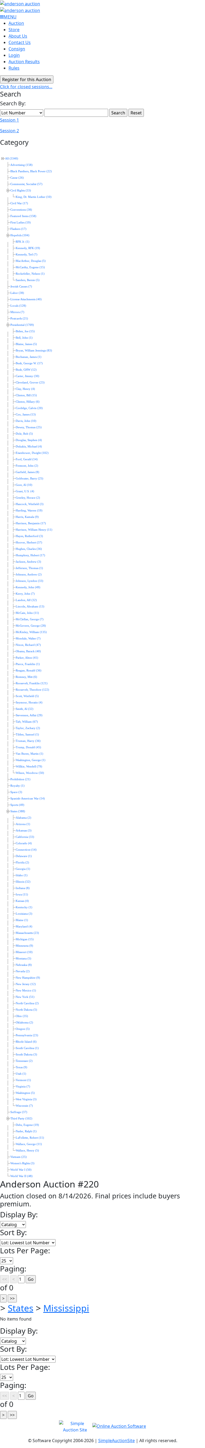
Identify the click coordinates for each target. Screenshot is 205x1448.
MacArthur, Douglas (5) (31, 260)
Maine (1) (22, 920)
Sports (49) (17, 804)
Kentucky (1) (24, 907)
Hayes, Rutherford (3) (29, 536)
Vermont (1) (23, 1080)
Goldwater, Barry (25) (29, 478)
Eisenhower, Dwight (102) (32, 452)
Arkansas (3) (23, 830)
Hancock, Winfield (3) (30, 504)
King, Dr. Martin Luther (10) (34, 196)
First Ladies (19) (20, 222)
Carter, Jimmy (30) (27, 376)
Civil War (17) (19, 203)
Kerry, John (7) (25, 593)
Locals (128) (18, 305)
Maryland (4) (24, 926)
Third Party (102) (21, 1118)
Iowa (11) (22, 894)
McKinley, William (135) (31, 632)
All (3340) (11, 158)
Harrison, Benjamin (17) (31, 523)
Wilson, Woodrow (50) (30, 772)
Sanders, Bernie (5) (28, 280)
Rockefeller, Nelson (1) (30, 273)
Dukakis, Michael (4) (29, 446)
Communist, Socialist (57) (26, 184)
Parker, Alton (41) (27, 657)
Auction (16, 23)
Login (14, 55)
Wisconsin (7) (24, 1105)
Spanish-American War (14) (27, 798)
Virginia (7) (23, 1086)
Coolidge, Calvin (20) (29, 408)
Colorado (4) (24, 843)
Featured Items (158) (23, 216)
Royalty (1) (17, 785)
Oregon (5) (23, 1028)
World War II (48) (21, 1176)
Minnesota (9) (24, 945)
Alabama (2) (23, 817)
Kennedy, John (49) (28, 587)
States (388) (17, 811)
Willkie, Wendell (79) (29, 766)
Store (14, 30)
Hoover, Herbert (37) (29, 542)
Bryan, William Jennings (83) (34, 350)
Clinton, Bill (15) (26, 395)
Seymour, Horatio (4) (29, 702)
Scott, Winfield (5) (27, 696)
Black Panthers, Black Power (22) (31, 171)
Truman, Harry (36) (28, 740)
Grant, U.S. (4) (25, 491)
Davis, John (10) (26, 420)
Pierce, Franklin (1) (28, 664)
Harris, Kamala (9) (27, 516)
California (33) (25, 836)
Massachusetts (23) (27, 932)
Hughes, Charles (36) (29, 548)
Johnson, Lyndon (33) (29, 580)
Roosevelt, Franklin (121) (32, 683)
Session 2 (9, 131)
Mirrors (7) (17, 312)
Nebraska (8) (24, 964)
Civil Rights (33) (20, 190)
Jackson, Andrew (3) (28, 561)
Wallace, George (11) (29, 1144)
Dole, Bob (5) (24, 433)
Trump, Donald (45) (28, 747)
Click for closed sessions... (26, 87)
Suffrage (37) (18, 1112)
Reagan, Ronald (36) (28, 670)
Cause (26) (17, 177)
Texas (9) (21, 1067)
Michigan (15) (25, 939)
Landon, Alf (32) (26, 600)
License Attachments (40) (26, 299)
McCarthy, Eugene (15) (30, 267)
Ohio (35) (22, 1016)
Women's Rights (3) (22, 1163)
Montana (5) (23, 958)
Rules (14, 68)
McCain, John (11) (27, 612)
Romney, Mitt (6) (26, 676)
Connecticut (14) (26, 849)
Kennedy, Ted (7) (26, 254)
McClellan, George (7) (30, 619)
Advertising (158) (21, 164)
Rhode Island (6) (26, 1041)
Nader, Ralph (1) (26, 1131)
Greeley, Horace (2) (28, 497)
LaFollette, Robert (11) (30, 1137)
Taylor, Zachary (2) (28, 728)
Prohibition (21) (20, 779)
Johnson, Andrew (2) (29, 574)
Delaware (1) (24, 856)
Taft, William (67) (27, 721)
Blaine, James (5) (26, 344)
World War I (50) (20, 1169)
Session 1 (9, 120)
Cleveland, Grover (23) (30, 382)
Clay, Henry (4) (25, 388)
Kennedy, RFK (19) (28, 248)
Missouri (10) (24, 952)
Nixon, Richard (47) (28, 644)
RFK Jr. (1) (22, 241)
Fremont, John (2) (27, 465)
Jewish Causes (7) (21, 286)
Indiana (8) (23, 888)
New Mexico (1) (26, 990)
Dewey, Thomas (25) (29, 427)
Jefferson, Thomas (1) (29, 568)
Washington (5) (25, 1092)
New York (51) (25, 996)
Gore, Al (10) (24, 484)
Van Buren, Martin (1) (29, 753)
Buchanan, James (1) (28, 356)
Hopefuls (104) (19, 235)
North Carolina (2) (27, 1003)
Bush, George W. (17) (29, 363)
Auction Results (24, 62)
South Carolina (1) (27, 1048)
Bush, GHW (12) (26, 369)
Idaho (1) (21, 875)
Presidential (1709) (22, 324)
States (20, 1308)
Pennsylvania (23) (27, 1035)
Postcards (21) (19, 318)
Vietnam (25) (18, 1156)
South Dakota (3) (26, 1054)
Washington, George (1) (30, 760)
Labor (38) (17, 292)
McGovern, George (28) (31, 625)
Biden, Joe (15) (25, 331)
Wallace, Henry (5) (27, 1150)
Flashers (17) (18, 228)
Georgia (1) (23, 868)
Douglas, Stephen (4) (29, 440)
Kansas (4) (22, 900)
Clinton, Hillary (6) (28, 401)
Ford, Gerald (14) (27, 459)
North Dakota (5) (26, 1009)
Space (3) (16, 792)
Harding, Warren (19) (29, 510)
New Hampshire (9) (28, 977)
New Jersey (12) (26, 984)
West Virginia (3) (26, 1099)
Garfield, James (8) (27, 472)
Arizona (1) (23, 824)
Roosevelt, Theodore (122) (32, 689)
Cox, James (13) (26, 414)
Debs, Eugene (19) (27, 1124)
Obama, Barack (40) (28, 651)
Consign (17, 49)
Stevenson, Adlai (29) (29, 715)
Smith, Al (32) (24, 708)
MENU (10, 17)
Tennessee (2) (24, 1060)
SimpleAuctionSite (116, 1440)
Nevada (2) (23, 971)
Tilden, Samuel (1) (27, 734)
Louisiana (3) (24, 913)
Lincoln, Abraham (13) (30, 606)
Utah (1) (21, 1073)
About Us (18, 36)
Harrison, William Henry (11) (34, 529)
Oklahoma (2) (24, 1022)
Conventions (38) (21, 209)
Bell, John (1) (24, 337)
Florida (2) (22, 862)
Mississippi (66, 1308)
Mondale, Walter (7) (28, 638)
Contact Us (20, 42)
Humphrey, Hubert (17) (30, 555)
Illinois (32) (23, 881)
